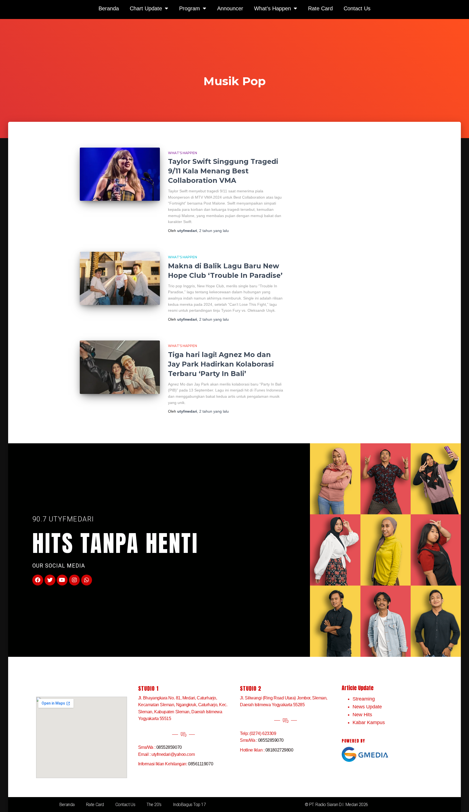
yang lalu (214, 230)
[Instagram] (74, 580)
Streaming (364, 699)
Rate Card (95, 804)
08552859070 (169, 747)
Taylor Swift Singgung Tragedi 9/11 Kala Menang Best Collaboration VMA (223, 170)
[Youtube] (62, 580)
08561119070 (200, 764)
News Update (367, 706)
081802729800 (279, 750)
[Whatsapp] (86, 580)
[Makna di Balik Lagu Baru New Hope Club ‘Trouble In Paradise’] (120, 278)
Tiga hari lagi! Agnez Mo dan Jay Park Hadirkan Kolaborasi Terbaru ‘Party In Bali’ (221, 364)
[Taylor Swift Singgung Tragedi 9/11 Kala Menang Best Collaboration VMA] (120, 174)
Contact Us (125, 804)
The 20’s (154, 804)
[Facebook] (37, 580)
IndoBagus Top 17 (189, 804)
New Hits (362, 714)
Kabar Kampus (369, 722)
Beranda (67, 804)
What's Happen (182, 153)
